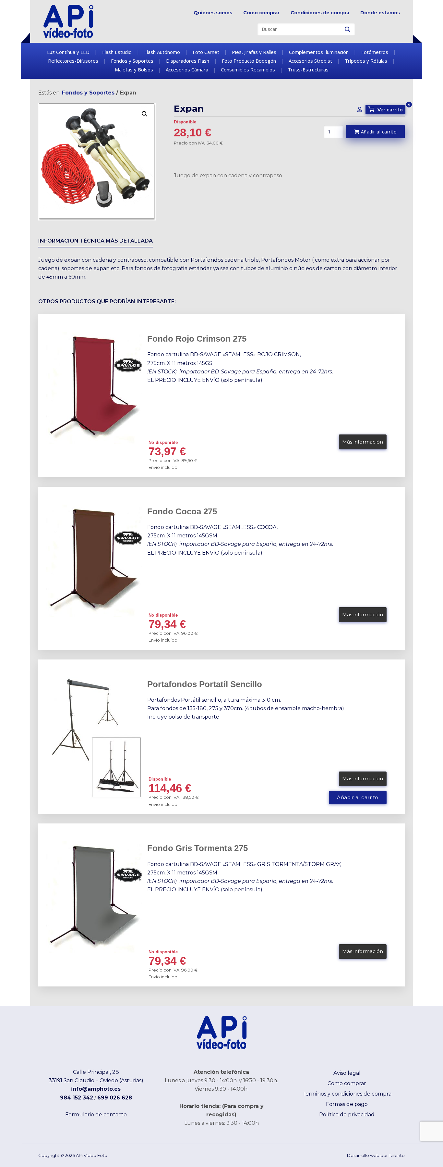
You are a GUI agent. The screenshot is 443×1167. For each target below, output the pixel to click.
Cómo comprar (261, 13)
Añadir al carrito (378, 132)
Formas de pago (347, 1104)
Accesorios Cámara (187, 69)
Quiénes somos (213, 13)
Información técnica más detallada (95, 241)
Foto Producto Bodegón (249, 60)
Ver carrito (386, 109)
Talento (397, 1155)
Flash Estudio (117, 52)
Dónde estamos (380, 13)
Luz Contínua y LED (68, 52)
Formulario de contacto (96, 1114)
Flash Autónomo (162, 52)
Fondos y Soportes (132, 60)
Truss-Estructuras (308, 69)
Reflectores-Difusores (73, 60)
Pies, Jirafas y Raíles (254, 52)
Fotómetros (374, 52)
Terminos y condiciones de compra (346, 1094)
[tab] (95, 242)
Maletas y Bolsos (134, 69)
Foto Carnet (206, 52)
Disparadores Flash (187, 60)
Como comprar (347, 1083)
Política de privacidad (347, 1114)
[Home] (68, 21)
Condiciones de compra (320, 13)
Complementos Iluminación (319, 52)
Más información (362, 442)
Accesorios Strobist (310, 60)
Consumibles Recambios (248, 69)
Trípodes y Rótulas (366, 60)
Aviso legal (347, 1073)
